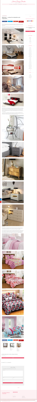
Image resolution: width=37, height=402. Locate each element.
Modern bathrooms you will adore (11, 349)
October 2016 (30, 67)
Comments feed (30, 76)
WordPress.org (30, 77)
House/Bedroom (4, 15)
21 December (5, 19)
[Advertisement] (18, 10)
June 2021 (30, 57)
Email (14, 377)
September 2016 (30, 68)
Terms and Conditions (23, 396)
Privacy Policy (23, 397)
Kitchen (25, 4)
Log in (30, 74)
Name (3, 377)
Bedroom (15, 4)
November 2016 (30, 66)
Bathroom (20, 4)
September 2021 (30, 56)
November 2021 (30, 54)
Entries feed (30, 75)
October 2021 (30, 55)
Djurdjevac (9, 19)
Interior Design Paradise (18, 2)
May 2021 (30, 58)
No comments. (11, 19)
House (11, 4)
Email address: (30, 28)
